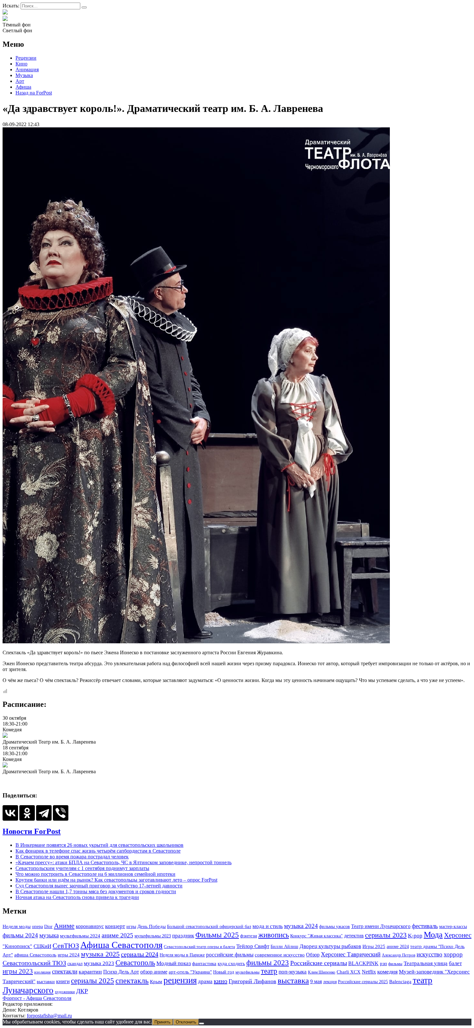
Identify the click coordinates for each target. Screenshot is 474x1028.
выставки (46, 981)
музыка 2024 (301, 926)
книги (63, 981)
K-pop (415, 935)
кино (220, 980)
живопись (273, 935)
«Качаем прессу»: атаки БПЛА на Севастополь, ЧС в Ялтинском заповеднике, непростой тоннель (123, 862)
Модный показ (173, 963)
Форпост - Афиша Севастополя (37, 998)
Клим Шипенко (321, 972)
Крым (156, 981)
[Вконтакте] (5, 19)
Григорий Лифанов (252, 981)
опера (37, 926)
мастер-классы (453, 926)
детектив (354, 936)
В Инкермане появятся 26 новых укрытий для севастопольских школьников (99, 845)
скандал (75, 963)
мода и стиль (267, 926)
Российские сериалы (318, 962)
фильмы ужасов (334, 926)
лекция (330, 981)
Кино (21, 63)
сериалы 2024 (139, 954)
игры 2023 (18, 971)
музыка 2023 (99, 963)
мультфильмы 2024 (80, 935)
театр (269, 971)
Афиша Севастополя (121, 945)
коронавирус (90, 926)
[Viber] (60, 813)
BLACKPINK (363, 963)
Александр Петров (398, 955)
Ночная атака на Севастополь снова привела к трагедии (77, 897)
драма (205, 981)
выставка (293, 980)
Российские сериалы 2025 (363, 981)
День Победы (151, 926)
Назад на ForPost (33, 92)
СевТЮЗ (66, 946)
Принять (162, 1022)
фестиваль (425, 926)
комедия (387, 971)
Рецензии (25, 58)
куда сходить (231, 963)
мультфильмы (247, 972)
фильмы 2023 (267, 963)
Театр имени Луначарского (380, 926)
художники (65, 991)
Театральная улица (426, 963)
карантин (90, 971)
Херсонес (457, 935)
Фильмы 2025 (217, 935)
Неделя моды (17, 926)
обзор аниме (153, 971)
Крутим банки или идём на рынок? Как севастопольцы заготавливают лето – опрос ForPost (116, 880)
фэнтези (248, 935)
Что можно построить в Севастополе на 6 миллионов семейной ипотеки (95, 874)
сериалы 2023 (386, 935)
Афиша (23, 87)
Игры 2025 (373, 946)
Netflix (369, 971)
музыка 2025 (100, 954)
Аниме (64, 926)
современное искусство (280, 954)
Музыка (24, 75)
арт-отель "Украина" (190, 971)
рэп (383, 963)
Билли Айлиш (284, 946)
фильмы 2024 (20, 935)
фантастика (204, 963)
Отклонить (186, 1022)
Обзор (313, 954)
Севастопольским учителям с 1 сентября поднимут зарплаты (82, 868)
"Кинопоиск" (17, 946)
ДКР (82, 991)
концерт (115, 926)
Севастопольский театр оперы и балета (199, 946)
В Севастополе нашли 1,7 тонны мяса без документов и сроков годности (95, 891)
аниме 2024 (398, 946)
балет (455, 963)
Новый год (223, 971)
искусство (429, 954)
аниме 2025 (117, 935)
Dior (48, 926)
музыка (49, 935)
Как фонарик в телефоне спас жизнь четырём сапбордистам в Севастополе (98, 851)
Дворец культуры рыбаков (330, 946)
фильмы (395, 963)
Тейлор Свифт (252, 946)
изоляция (42, 972)
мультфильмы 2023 (152, 935)
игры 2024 (69, 954)
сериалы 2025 (92, 980)
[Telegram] (44, 813)
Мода (433, 934)
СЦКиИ (42, 946)
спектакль (132, 980)
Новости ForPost (32, 831)
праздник (183, 936)
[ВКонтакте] (10, 813)
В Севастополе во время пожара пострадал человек (72, 856)
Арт (19, 81)
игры (131, 926)
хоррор (453, 954)
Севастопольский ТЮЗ (34, 962)
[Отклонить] (201, 1023)
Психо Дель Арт (121, 971)
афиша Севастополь (35, 954)
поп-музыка (293, 972)
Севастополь (135, 962)
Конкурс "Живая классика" (316, 935)
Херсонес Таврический (350, 954)
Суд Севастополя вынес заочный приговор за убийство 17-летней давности (99, 885)
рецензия (180, 980)
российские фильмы (229, 955)
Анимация (27, 69)
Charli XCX (348, 971)
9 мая (316, 981)
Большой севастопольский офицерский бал (209, 926)
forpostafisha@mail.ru (49, 1015)
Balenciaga (400, 981)
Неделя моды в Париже (182, 954)
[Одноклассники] (27, 813)
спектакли (64, 971)
